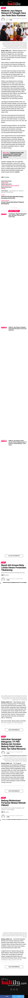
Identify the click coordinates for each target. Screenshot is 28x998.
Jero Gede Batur (14, 190)
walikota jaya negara (7, 192)
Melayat (21, 190)
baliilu (11, 19)
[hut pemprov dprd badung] (10, 185)
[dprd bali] (4, 182)
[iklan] (3, 188)
